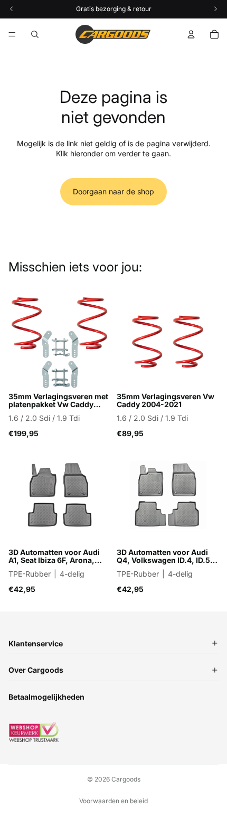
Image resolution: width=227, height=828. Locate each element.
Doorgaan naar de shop (113, 191)
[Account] (191, 34)
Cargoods (125, 779)
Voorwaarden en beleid (113, 801)
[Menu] (12, 34)
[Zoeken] (34, 34)
